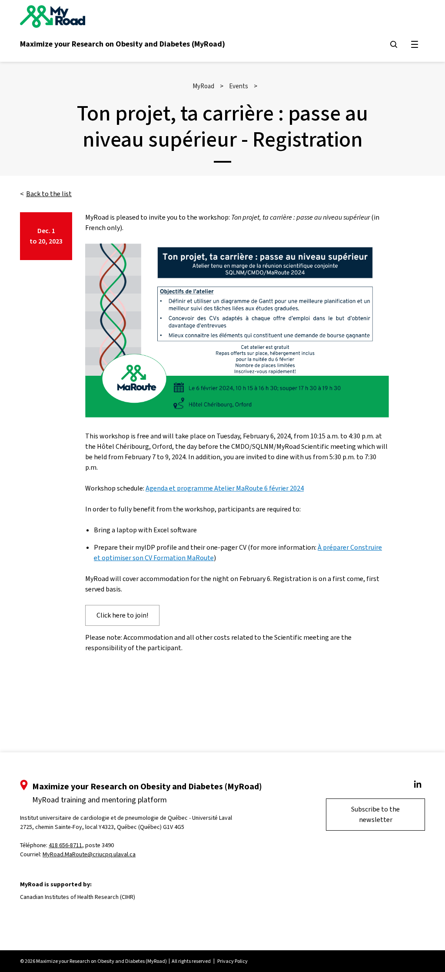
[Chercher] (393, 44)
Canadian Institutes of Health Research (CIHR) (77, 897)
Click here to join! (122, 615)
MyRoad (203, 86)
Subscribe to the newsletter (375, 814)
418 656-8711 (65, 845)
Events (238, 86)
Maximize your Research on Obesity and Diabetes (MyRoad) (122, 44)
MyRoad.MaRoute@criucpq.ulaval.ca (89, 854)
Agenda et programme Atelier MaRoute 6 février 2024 (225, 488)
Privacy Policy (232, 961)
